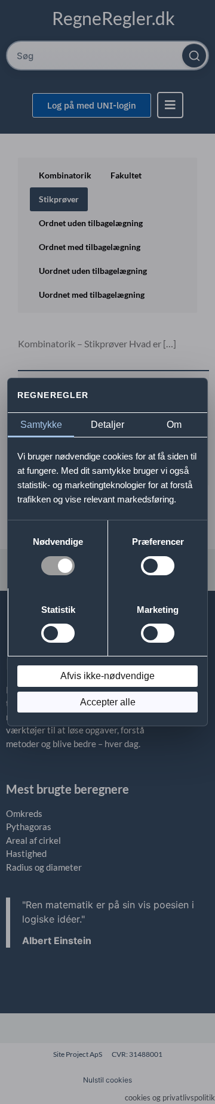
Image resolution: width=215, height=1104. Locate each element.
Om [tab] (174, 425)
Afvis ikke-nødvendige (107, 676)
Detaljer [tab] (107, 425)
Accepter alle (108, 702)
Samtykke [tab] (41, 425)
